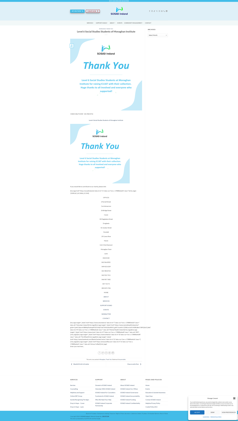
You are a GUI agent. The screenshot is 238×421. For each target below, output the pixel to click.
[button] (234, 398)
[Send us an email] (162, 11)
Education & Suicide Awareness (155, 392)
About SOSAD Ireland (127, 385)
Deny (213, 412)
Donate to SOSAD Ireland (103, 385)
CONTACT (106, 318)
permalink (123, 359)
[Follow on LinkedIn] (166, 11)
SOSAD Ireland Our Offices (129, 389)
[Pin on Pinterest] (109, 352)
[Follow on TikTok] (154, 11)
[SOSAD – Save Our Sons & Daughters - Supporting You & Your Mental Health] (119, 11)
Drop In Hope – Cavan (77, 403)
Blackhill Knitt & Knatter (81, 364)
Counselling (74, 389)
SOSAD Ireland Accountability (130, 396)
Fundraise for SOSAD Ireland (104, 396)
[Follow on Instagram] (152, 11)
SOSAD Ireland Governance (129, 392)
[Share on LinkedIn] (112, 352)
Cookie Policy (206, 416)
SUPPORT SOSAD (106, 305)
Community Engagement (133, 23)
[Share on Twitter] (102, 352)
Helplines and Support (77, 392)
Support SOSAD (101, 23)
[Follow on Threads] (159, 11)
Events (119, 23)
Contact (148, 23)
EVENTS (106, 310)
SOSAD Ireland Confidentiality (130, 403)
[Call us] (164, 11)
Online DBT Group (76, 396)
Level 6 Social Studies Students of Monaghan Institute (106, 120)
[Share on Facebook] (99, 352)
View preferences (228, 412)
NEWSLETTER (106, 314)
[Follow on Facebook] (149, 11)
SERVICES (106, 301)
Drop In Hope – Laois (77, 407)
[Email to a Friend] (106, 352)
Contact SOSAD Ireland (153, 400)
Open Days (149, 396)
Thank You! (109, 28)
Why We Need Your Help (103, 400)
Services (90, 23)
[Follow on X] (157, 11)
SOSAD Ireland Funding (128, 400)
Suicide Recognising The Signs (79, 400)
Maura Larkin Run (133, 364)
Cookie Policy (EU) (151, 407)
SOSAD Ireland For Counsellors (105, 392)
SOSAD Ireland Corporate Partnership (103, 404)
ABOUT (112, 23)
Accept (197, 412)
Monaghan (102, 28)
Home (147, 385)
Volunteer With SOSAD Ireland (105, 389)
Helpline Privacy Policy (215, 416)
